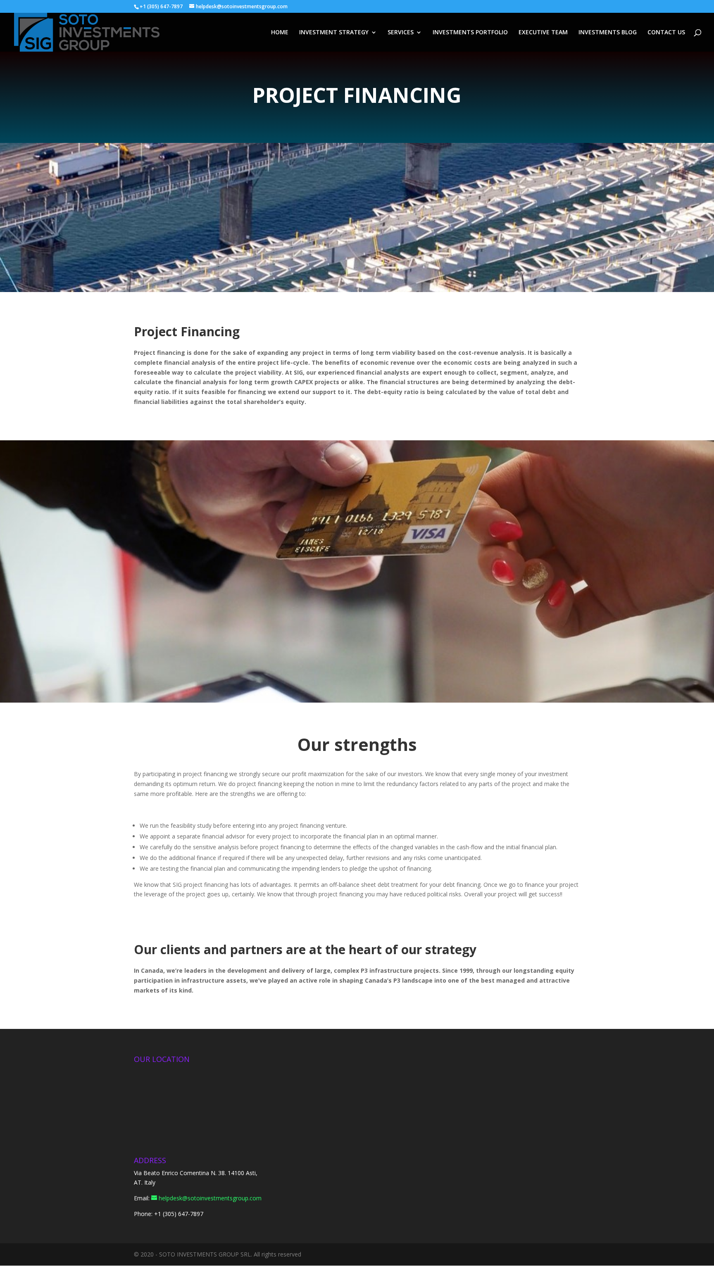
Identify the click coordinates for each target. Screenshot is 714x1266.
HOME (279, 32)
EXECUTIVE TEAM (543, 32)
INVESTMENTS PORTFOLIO (470, 32)
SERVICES (401, 32)
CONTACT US (666, 32)
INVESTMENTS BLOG (607, 32)
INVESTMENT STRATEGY (334, 32)
